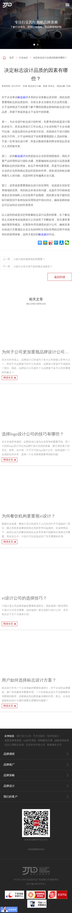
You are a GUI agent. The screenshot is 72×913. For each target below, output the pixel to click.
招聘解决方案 (45, 740)
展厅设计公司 (24, 736)
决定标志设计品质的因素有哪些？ (50, 57)
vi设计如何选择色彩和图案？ (24, 259)
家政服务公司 (54, 744)
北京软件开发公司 (35, 744)
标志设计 (22, 97)
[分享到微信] (67, 243)
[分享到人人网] (61, 243)
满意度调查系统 (12, 740)
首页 (11, 57)
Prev (4, 24)
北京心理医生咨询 (14, 744)
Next (67, 24)
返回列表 (59, 277)
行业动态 (23, 57)
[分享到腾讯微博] (56, 243)
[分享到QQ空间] (45, 243)
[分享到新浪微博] (51, 243)
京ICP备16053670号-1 (36, 884)
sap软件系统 (29, 740)
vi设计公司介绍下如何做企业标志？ (27, 266)
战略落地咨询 (61, 740)
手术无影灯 (39, 736)
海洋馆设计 (53, 736)
